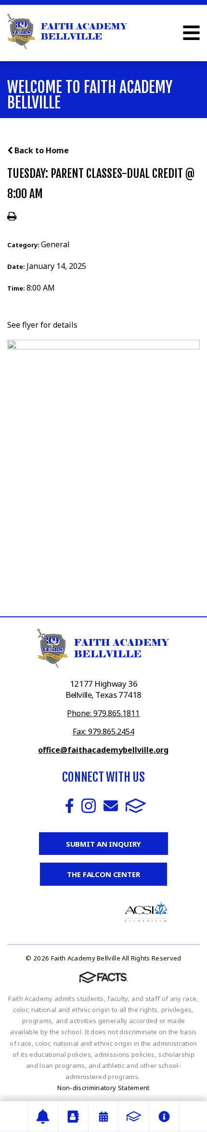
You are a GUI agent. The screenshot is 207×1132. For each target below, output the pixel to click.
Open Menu (191, 33)
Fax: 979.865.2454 (103, 731)
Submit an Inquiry (103, 844)
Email (111, 806)
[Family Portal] (134, 1116)
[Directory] (73, 1116)
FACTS (136, 806)
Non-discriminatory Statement (103, 1087)
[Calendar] (103, 1116)
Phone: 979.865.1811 (103, 713)
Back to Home (41, 150)
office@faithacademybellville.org (103, 750)
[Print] (11, 217)
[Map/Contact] (43, 1116)
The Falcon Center (103, 874)
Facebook (69, 806)
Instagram (89, 806)
